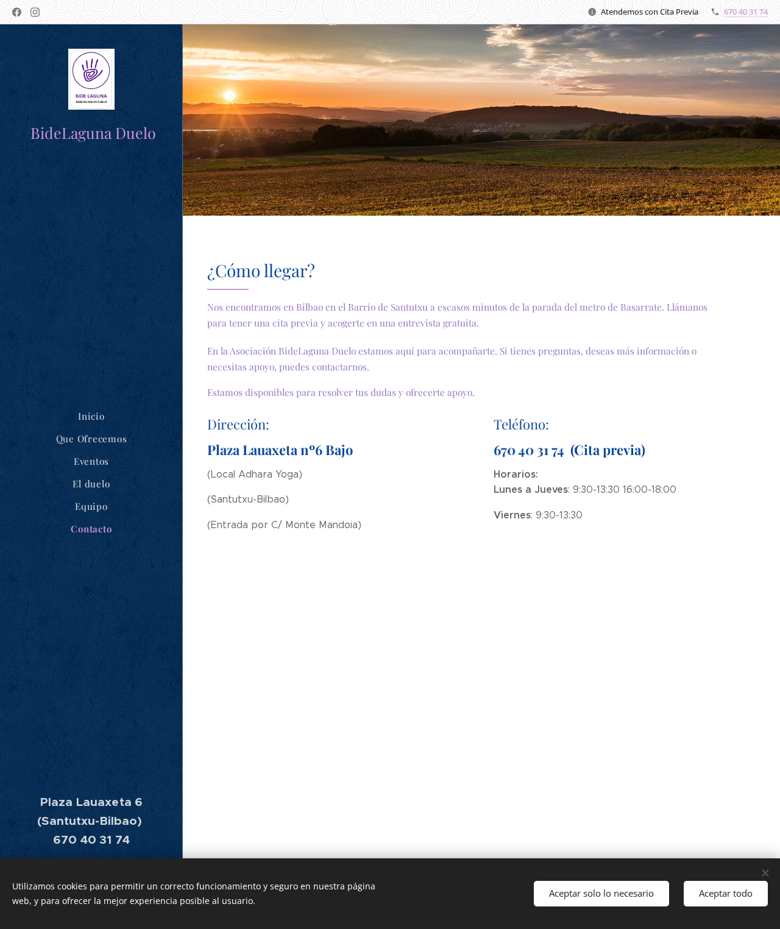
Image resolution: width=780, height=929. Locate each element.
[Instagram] (35, 12)
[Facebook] (16, 12)
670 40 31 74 (746, 11)
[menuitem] (91, 416)
